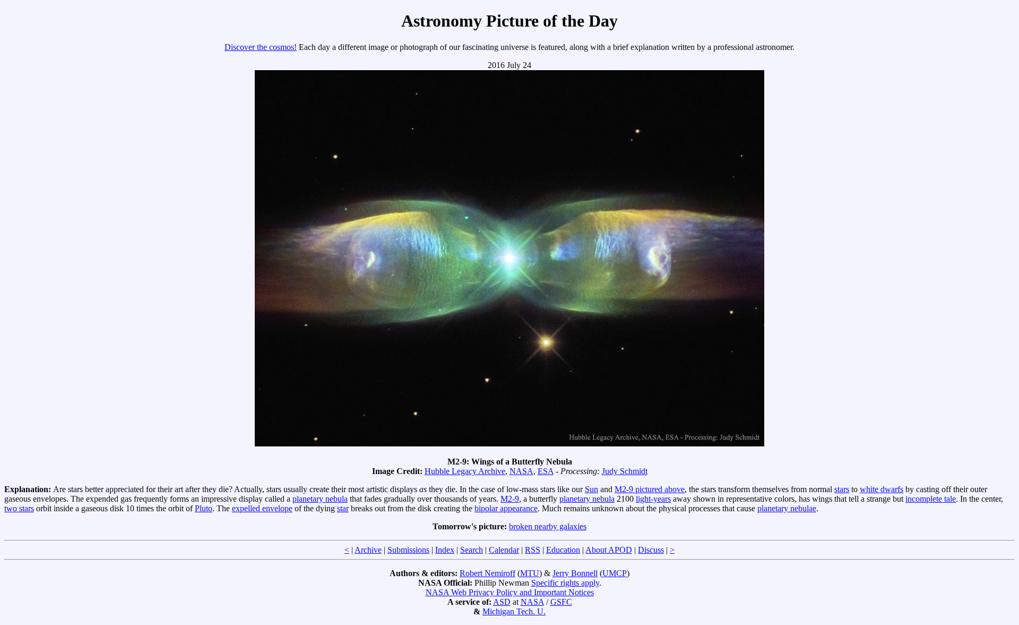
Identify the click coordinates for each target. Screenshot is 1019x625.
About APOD (608, 549)
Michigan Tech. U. (514, 611)
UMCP (614, 573)
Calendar (504, 549)
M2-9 (509, 498)
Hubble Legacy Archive (465, 471)
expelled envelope (262, 508)
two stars (19, 508)
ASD (502, 601)
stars (841, 489)
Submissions (408, 549)
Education (563, 549)
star (343, 508)
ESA (546, 471)
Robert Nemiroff (487, 573)
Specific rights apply (565, 582)
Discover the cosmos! (260, 47)
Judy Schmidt (624, 471)
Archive (368, 549)
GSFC (561, 601)
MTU (529, 573)
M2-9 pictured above (650, 489)
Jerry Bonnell (575, 573)
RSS (532, 549)
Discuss (651, 549)
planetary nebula (320, 498)
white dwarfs (881, 489)
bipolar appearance (506, 508)
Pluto (203, 508)
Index (444, 549)
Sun (591, 489)
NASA (521, 471)
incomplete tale (930, 498)
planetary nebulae (786, 508)
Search (471, 549)
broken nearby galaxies (547, 526)
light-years (653, 498)
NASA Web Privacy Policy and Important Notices (510, 592)
